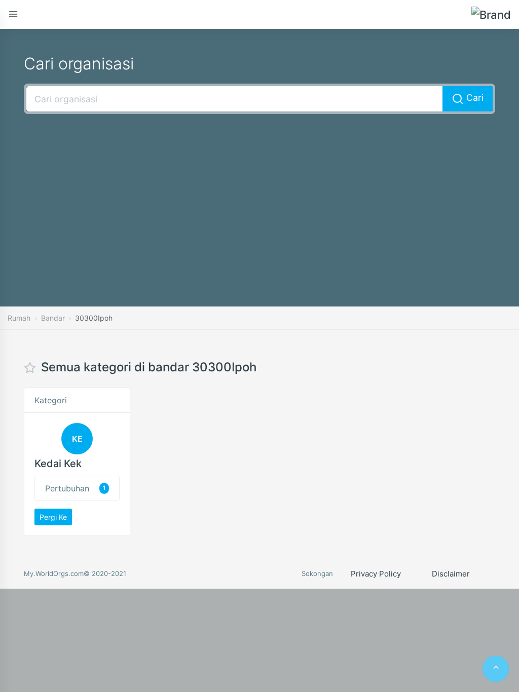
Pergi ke (53, 517)
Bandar (53, 318)
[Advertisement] (259, 195)
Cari (474, 97)
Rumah (19, 318)
